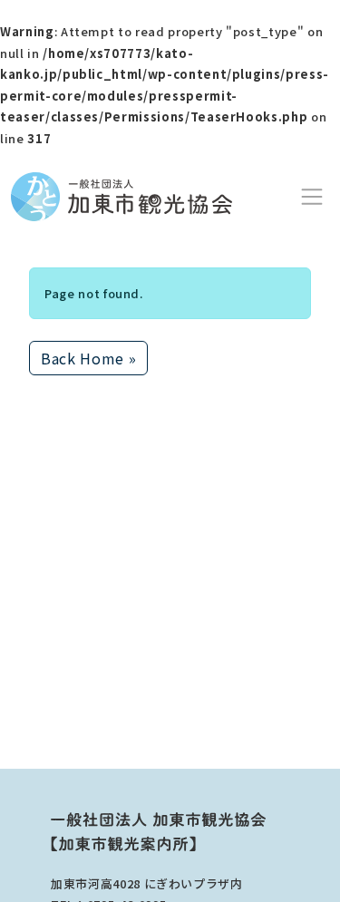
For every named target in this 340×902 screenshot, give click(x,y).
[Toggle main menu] (312, 196)
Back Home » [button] (88, 358)
